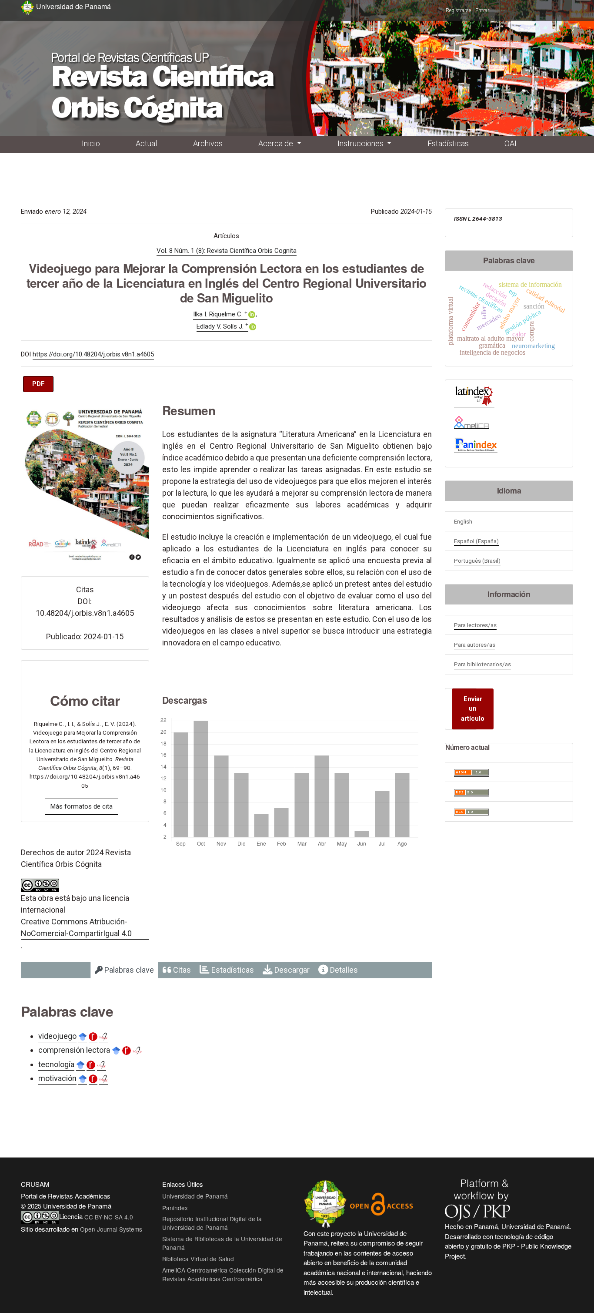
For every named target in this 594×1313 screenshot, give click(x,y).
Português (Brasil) (477, 560)
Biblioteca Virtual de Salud (198, 1258)
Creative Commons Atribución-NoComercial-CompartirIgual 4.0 (76, 927)
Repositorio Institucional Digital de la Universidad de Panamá (212, 1223)
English (463, 521)
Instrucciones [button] (361, 143)
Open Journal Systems (111, 1229)
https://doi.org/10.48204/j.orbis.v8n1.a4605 (93, 354)
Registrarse (458, 10)
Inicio (91, 143)
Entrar (482, 10)
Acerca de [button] (276, 143)
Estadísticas (448, 143)
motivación (57, 1078)
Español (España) (476, 540)
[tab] (124, 970)
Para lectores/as (475, 624)
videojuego (57, 1036)
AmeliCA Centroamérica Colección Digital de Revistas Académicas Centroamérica (223, 1274)
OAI (510, 143)
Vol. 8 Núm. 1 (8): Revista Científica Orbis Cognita (227, 251)
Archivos (208, 143)
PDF (38, 384)
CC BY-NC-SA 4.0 (108, 1216)
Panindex (175, 1207)
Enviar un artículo (472, 708)
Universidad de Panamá (195, 1196)
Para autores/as (474, 644)
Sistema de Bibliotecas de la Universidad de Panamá (222, 1243)
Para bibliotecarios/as (482, 664)
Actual (146, 143)
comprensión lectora (74, 1049)
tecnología (56, 1064)
